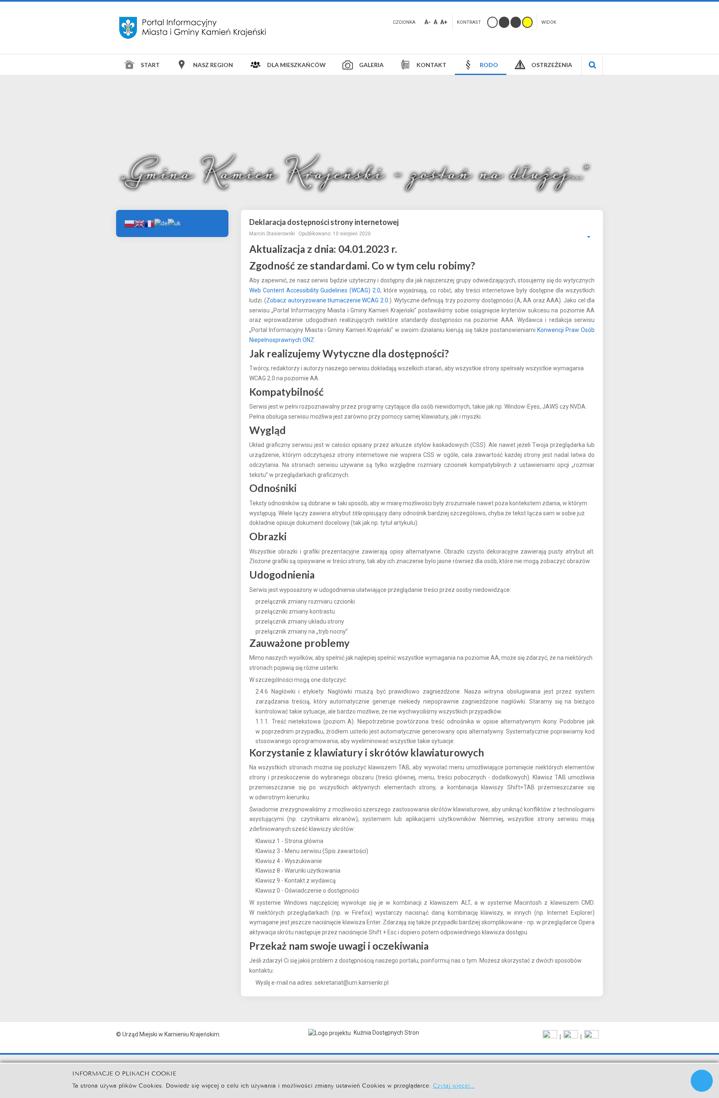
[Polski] (129, 223)
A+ (443, 22)
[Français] (149, 223)
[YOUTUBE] (570, 1036)
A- (427, 22)
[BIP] (591, 1036)
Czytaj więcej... (454, 1085)
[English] (139, 223)
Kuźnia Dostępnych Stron (385, 1032)
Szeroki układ (584, 21)
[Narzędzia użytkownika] (585, 237)
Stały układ (571, 21)
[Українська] (174, 223)
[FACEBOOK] (550, 1036)
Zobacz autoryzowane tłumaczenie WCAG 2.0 (327, 300)
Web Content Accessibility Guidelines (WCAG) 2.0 (314, 290)
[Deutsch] (161, 223)
